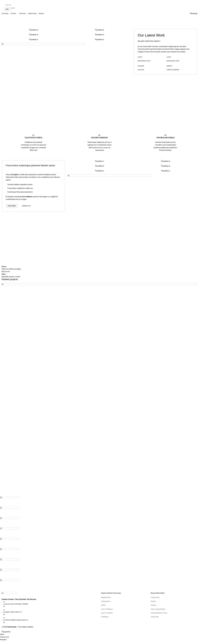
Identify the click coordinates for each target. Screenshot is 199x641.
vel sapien (14, 174)
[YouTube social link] (171, 1)
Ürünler (153, 605)
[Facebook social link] (164, 1)
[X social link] (167, 1)
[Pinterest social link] (174, 1)
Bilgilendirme (106, 597)
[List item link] (50, 612)
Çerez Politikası (107, 609)
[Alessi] (98, 542)
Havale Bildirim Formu (159, 613)
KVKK (103, 605)
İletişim (153, 601)
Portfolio (11, 23)
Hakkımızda (155, 597)
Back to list (6, 271)
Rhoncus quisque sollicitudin (18, 485)
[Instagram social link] (169, 1)
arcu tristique (27, 196)
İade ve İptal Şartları (158, 609)
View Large (194, 285)
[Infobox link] (33, 142)
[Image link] (43, 84)
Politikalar (104, 617)
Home (4, 23)
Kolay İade (155, 617)
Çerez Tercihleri (107, 613)
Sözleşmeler (105, 601)
